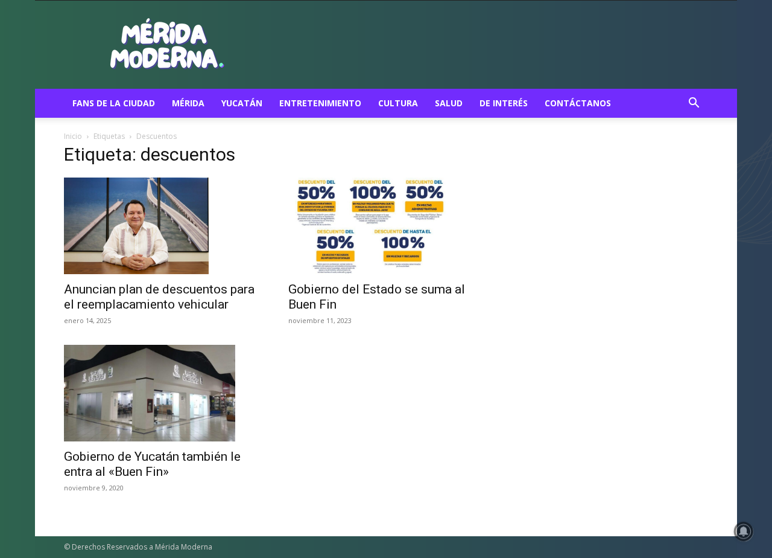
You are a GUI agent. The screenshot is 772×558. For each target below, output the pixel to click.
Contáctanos (578, 103)
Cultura (398, 103)
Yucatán (241, 103)
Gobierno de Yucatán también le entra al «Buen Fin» (152, 464)
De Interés (503, 103)
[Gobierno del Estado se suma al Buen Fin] (386, 226)
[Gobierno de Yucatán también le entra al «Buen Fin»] (161, 393)
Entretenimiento (320, 103)
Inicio (73, 136)
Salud (449, 103)
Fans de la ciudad (113, 103)
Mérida (188, 103)
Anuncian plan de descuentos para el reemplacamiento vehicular (159, 297)
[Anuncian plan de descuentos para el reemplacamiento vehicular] (161, 226)
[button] (693, 104)
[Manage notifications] (743, 531)
